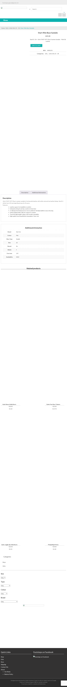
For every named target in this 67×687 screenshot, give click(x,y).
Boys (4, 562)
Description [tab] (24, 192)
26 (17, 242)
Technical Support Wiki (31, 682)
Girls (7, 28)
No (17, 246)
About (3, 669)
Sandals (18, 239)
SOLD (17, 257)
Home (3, 28)
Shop (2, 657)
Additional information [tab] (39, 192)
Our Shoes (7, 671)
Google (54, 680)
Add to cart (36, 45)
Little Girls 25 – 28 (14, 28)
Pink (17, 235)
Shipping (3, 664)
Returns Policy (8, 674)
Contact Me (4, 667)
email (26, 3)
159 (17, 253)
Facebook (49, 3)
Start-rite (18, 232)
